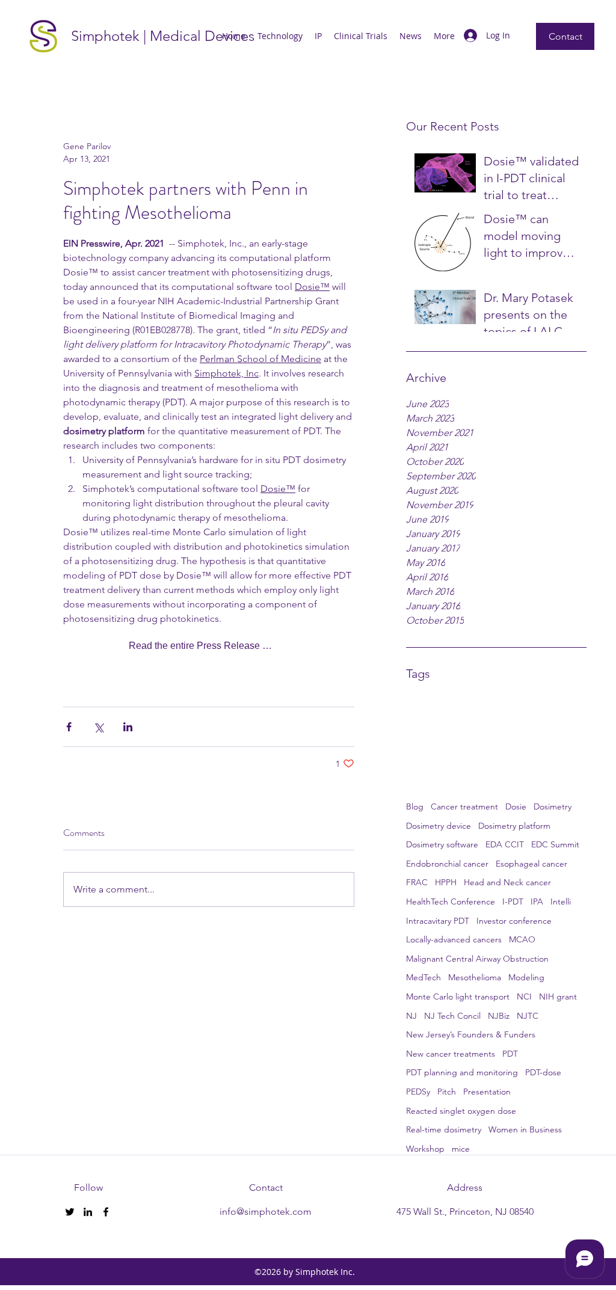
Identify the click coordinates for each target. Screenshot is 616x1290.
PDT (510, 1053)
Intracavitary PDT (437, 920)
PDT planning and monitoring (462, 1072)
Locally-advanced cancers (454, 939)
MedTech (423, 977)
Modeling (526, 977)
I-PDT (512, 901)
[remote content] (209, 645)
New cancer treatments (450, 1053)
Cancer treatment (464, 806)
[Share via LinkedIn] (128, 727)
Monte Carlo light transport (458, 996)
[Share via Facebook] (69, 727)
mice (461, 1148)
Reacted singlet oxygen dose (461, 1110)
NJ (411, 1015)
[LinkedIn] (88, 1212)
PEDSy (418, 1091)
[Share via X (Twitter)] (98, 727)
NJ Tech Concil (452, 1015)
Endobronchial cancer (447, 863)
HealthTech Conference (450, 901)
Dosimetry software (442, 844)
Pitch (446, 1091)
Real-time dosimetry (443, 1129)
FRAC (417, 882)
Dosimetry (552, 806)
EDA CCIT (504, 844)
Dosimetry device (438, 825)
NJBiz (499, 1015)
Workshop (425, 1148)
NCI (524, 996)
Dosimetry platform (514, 825)
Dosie (515, 806)
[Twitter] (70, 1212)
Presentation (487, 1091)
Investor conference (514, 920)
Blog (415, 806)
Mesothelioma (474, 977)
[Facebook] (106, 1212)
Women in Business (525, 1129)
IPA (537, 901)
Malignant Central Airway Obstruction (477, 958)
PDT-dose (543, 1072)
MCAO (522, 939)
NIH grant (558, 996)
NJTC (527, 1015)
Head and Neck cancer (507, 882)
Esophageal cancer (531, 863)
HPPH (446, 882)
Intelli (560, 901)
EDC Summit (555, 844)
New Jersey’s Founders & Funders (470, 1034)
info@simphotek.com (266, 1211)
